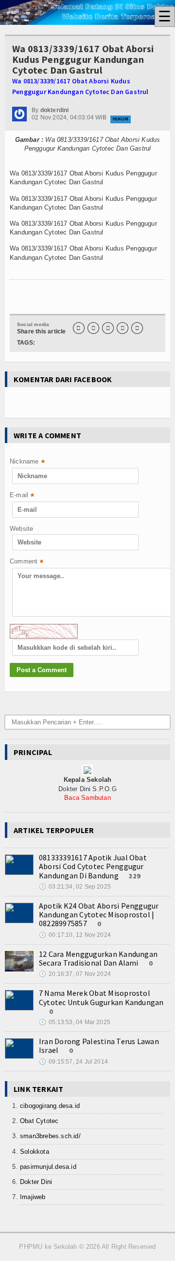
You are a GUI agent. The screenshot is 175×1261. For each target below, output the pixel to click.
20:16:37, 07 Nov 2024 (75, 973)
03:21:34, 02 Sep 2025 (75, 886)
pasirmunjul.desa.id (48, 1166)
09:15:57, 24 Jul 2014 (73, 1061)
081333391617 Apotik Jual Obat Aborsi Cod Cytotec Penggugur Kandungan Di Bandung (93, 866)
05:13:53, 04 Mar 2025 (74, 1022)
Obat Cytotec (39, 1121)
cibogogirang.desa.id (50, 1105)
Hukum (120, 119)
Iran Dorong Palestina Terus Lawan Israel (99, 1045)
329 (135, 876)
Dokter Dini (36, 1181)
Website (21, 528)
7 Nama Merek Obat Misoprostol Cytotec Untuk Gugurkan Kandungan (101, 997)
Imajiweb (33, 1197)
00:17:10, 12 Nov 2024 (75, 934)
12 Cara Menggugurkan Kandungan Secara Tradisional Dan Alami (98, 958)
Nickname (27, 462)
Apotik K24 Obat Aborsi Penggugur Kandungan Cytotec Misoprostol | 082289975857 (99, 914)
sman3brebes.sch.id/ (50, 1136)
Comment (27, 562)
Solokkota (34, 1151)
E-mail (22, 496)
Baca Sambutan (87, 797)
